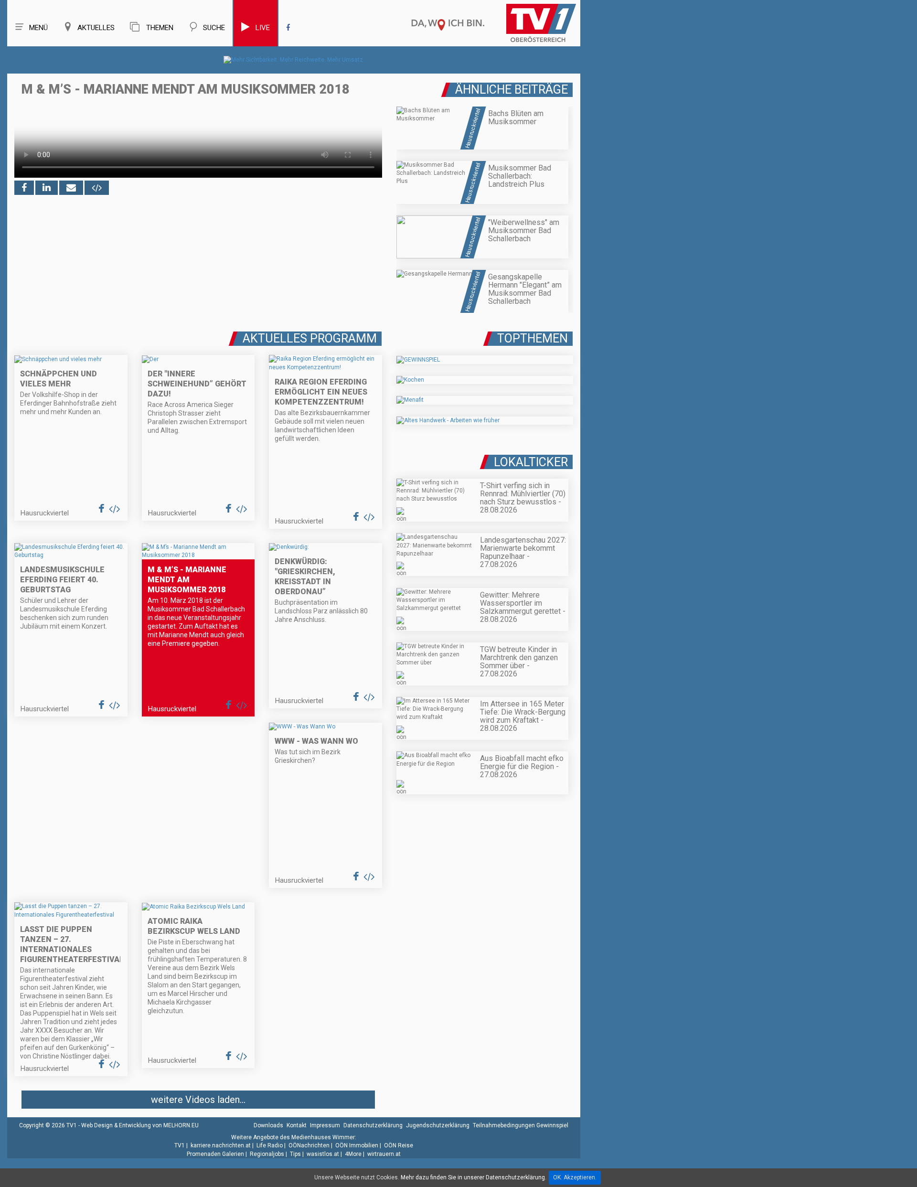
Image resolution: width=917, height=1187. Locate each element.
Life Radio (269, 1145)
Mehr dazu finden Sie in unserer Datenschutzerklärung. (473, 1177)
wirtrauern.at (384, 1154)
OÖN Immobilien (356, 1145)
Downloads (268, 1125)
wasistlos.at (323, 1154)
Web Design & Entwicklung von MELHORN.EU (140, 1125)
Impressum (325, 1125)
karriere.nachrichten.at (221, 1145)
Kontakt (297, 1125)
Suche (214, 27)
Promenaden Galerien (215, 1154)
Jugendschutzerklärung (437, 1125)
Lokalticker (531, 462)
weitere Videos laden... (198, 1099)
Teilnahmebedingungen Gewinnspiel (520, 1125)
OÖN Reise (398, 1145)
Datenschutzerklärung (373, 1125)
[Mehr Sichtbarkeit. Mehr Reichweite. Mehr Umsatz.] (294, 59)
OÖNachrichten (309, 1145)
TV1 (179, 1145)
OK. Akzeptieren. (575, 1177)
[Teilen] (71, 188)
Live (263, 27)
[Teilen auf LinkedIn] (46, 188)
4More (353, 1154)
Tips (295, 1154)
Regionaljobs (267, 1154)
